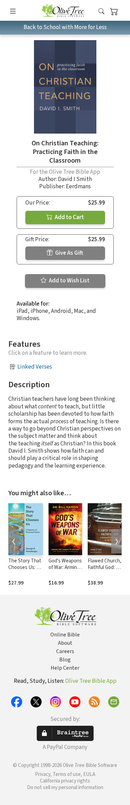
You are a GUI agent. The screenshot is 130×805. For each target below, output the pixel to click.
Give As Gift (68, 253)
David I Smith (75, 179)
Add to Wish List (68, 281)
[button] (101, 11)
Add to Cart (69, 217)
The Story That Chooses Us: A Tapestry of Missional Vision (25, 570)
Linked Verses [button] (34, 367)
